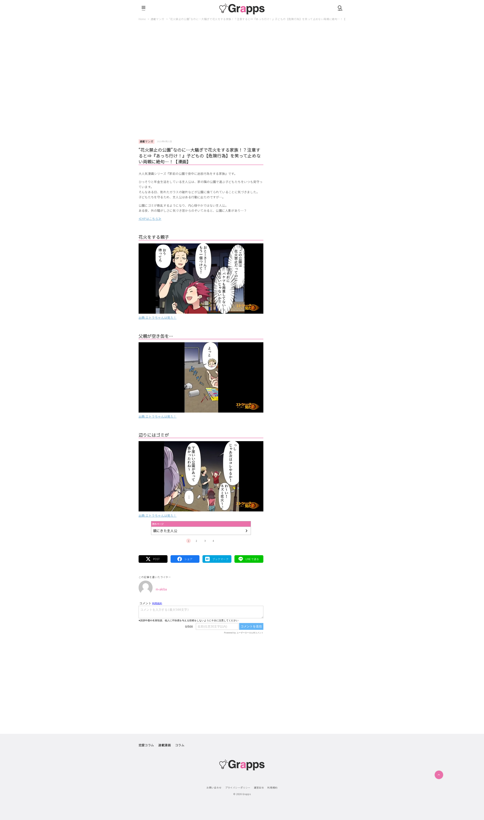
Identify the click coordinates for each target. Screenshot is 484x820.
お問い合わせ (214, 787)
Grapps (246, 794)
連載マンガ (158, 19)
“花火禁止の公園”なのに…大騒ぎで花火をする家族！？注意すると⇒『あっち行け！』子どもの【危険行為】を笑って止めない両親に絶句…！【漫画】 (261, 19)
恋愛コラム (146, 745)
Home (143, 19)
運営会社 (259, 787)
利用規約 (272, 787)
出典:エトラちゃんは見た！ (158, 317)
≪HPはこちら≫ (150, 218)
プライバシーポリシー (238, 787)
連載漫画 (164, 745)
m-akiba (161, 589)
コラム (179, 745)
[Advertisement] (242, 54)
